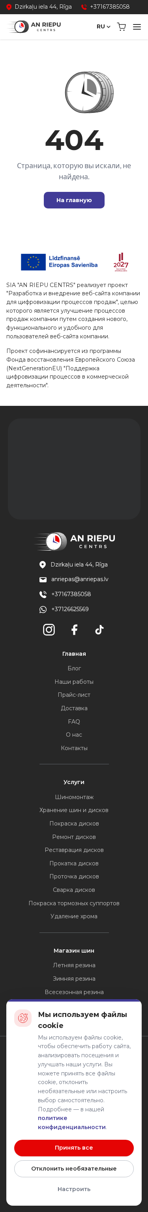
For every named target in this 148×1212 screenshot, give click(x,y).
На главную (74, 200)
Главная (74, 653)
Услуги (74, 782)
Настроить (74, 1189)
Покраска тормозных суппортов (74, 903)
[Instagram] (49, 629)
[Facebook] (74, 629)
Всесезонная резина (74, 992)
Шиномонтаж (74, 797)
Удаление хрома (74, 916)
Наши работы (74, 681)
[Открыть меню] (137, 27)
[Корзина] (121, 27)
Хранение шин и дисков (74, 810)
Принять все (74, 1147)
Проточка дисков (74, 876)
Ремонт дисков (74, 837)
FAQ (74, 721)
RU (101, 26)
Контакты (74, 748)
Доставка (74, 708)
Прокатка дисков (74, 863)
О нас (74, 734)
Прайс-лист (74, 694)
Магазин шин (74, 950)
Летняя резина (74, 965)
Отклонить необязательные (74, 1168)
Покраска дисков (74, 823)
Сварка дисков (74, 889)
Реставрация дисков (74, 850)
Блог (74, 668)
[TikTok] (99, 629)
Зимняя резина (74, 978)
